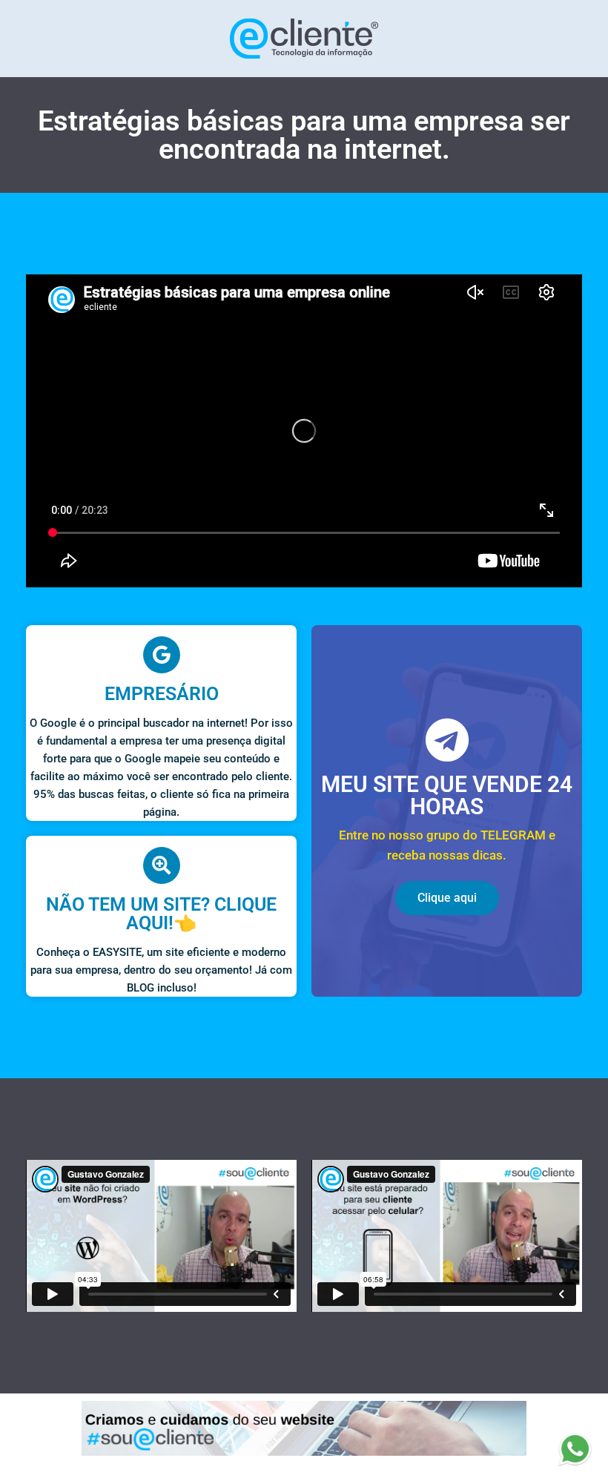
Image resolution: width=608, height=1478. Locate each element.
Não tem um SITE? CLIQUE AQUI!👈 (161, 914)
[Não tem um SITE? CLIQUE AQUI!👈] (161, 865)
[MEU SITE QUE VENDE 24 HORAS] (447, 740)
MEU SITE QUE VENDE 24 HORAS (446, 795)
